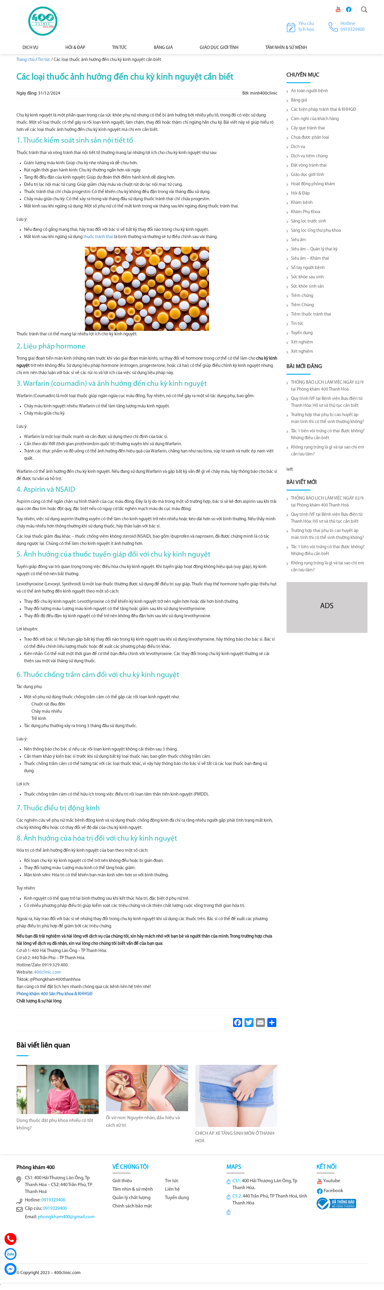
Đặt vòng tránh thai (309, 165)
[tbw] (336, 1203)
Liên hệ (172, 1189)
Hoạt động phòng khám (313, 184)
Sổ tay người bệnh (308, 268)
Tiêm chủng (302, 296)
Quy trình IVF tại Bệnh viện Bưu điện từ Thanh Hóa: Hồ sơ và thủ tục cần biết (326, 402)
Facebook (333, 1191)
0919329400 (53, 1200)
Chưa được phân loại (310, 137)
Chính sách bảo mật (132, 1206)
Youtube (331, 1181)
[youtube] (338, 9)
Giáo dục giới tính (219, 48)
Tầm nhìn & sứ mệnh (132, 1189)
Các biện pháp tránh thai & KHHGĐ (323, 109)
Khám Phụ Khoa (305, 212)
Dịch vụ (30, 48)
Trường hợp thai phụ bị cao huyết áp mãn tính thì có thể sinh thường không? (327, 418)
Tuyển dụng (302, 333)
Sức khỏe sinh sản (307, 286)
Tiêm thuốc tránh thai (311, 314)
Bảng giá (299, 100)
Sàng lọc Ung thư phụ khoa (316, 230)
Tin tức (119, 48)
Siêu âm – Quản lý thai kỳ (314, 249)
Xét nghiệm (302, 342)
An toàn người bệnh (309, 91)
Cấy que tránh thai (308, 128)
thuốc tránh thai (98, 237)
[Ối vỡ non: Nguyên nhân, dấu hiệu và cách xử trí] (147, 1088)
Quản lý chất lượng (131, 1197)
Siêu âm (298, 240)
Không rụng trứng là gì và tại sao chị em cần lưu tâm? (327, 451)
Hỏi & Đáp (75, 48)
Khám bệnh (302, 203)
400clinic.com (47, 972)
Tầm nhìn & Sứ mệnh (286, 48)
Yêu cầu (306, 23)
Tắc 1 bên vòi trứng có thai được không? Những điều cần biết (327, 434)
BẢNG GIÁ (163, 48)
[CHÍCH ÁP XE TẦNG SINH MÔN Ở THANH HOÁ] (236, 1096)
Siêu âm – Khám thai (310, 258)
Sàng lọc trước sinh (308, 221)
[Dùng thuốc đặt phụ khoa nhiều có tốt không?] (57, 1089)
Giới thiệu (122, 1181)
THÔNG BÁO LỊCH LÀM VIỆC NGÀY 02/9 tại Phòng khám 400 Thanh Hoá (327, 386)
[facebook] (349, 9)
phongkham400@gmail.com (66, 1217)
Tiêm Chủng (302, 305)
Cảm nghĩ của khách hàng (315, 119)
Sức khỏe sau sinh (307, 277)
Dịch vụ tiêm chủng (309, 156)
